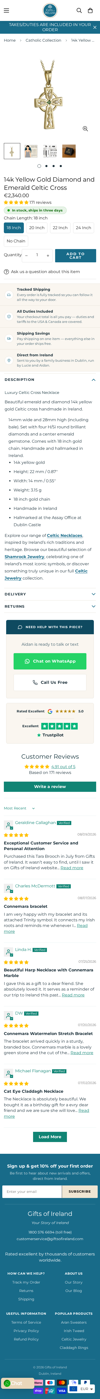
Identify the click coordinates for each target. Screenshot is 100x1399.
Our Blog (73, 1291)
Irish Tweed (74, 1331)
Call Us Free (54, 682)
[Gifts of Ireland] (50, 10)
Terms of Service (26, 1322)
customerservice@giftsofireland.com (50, 1239)
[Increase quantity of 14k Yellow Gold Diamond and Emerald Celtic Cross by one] (48, 255)
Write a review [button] (50, 786)
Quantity (13, 254)
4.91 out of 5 (63, 766)
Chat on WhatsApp (54, 661)
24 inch (83, 227)
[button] (90, 10)
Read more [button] (72, 867)
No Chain (16, 241)
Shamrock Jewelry (24, 556)
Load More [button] (50, 1136)
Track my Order (26, 1282)
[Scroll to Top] (91, 1372)
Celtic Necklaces (64, 535)
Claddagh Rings (74, 1348)
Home (10, 40)
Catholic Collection (43, 40)
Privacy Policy (26, 1331)
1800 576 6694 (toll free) (50, 1232)
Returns (26, 1291)
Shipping (26, 1299)
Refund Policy (26, 1339)
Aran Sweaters (74, 1322)
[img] (16, 835)
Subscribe (80, 1191)
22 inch (60, 227)
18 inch (14, 227)
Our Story (74, 1282)
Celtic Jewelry (74, 1339)
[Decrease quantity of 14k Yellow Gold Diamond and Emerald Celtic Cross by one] (26, 255)
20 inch (37, 227)
